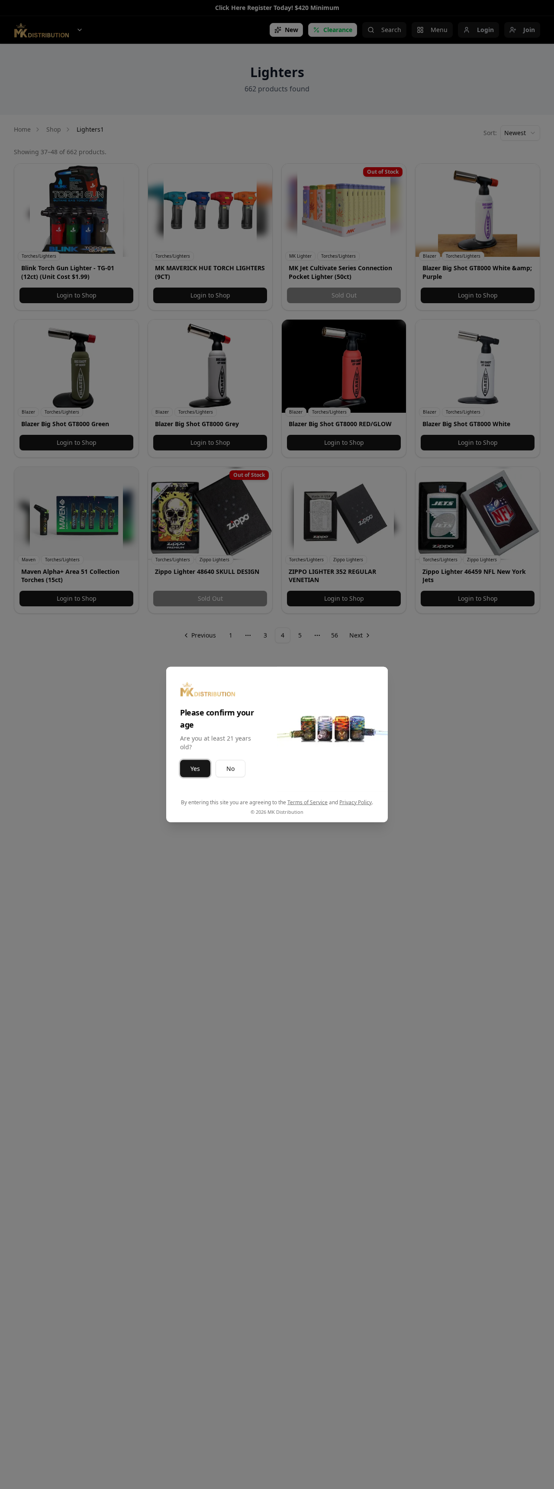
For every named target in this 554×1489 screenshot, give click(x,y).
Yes (195, 768)
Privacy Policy (355, 802)
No (230, 768)
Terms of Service (307, 802)
